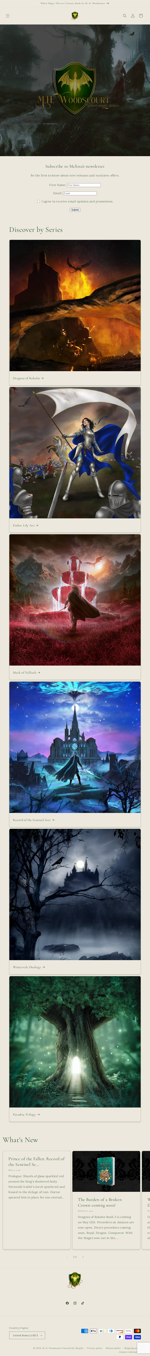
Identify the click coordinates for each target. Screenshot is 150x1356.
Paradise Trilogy (24, 1114)
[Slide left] (67, 1257)
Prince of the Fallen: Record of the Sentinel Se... (36, 1161)
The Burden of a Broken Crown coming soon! (100, 1202)
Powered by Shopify (73, 1348)
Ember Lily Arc (24, 525)
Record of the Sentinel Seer (32, 820)
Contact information (130, 1352)
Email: (58, 193)
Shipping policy (132, 1348)
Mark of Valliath (24, 673)
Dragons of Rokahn (26, 378)
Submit (75, 209)
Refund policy (113, 1348)
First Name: (58, 185)
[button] (8, 16)
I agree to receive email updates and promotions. (77, 201)
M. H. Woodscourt (52, 1348)
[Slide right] (83, 1257)
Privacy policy (94, 1348)
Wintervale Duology (27, 967)
